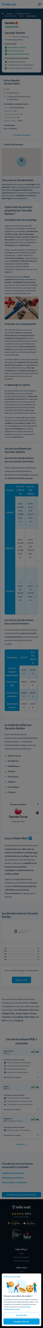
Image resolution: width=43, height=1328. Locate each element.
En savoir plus (21, 1315)
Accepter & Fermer (21, 1321)
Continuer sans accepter (12, 1277)
